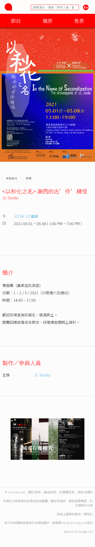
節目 (16, 20)
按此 (90, 514)
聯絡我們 (50, 492)
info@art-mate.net (74, 523)
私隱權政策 (66, 492)
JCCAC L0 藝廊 (26, 216)
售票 (79, 20)
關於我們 (34, 492)
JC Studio (10, 197)
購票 (47, 20)
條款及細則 (85, 492)
